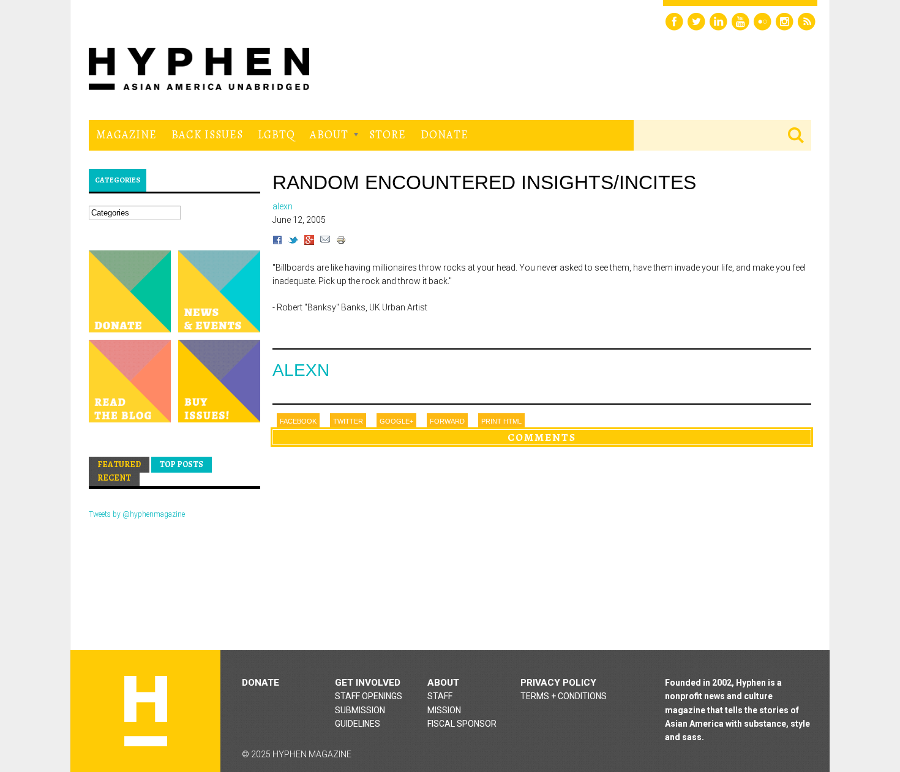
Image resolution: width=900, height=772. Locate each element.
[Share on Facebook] (277, 242)
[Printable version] (341, 242)
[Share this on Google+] (309, 242)
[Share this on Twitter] (293, 242)
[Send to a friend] (325, 242)
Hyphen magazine (145, 711)
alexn (300, 370)
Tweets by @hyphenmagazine (137, 514)
